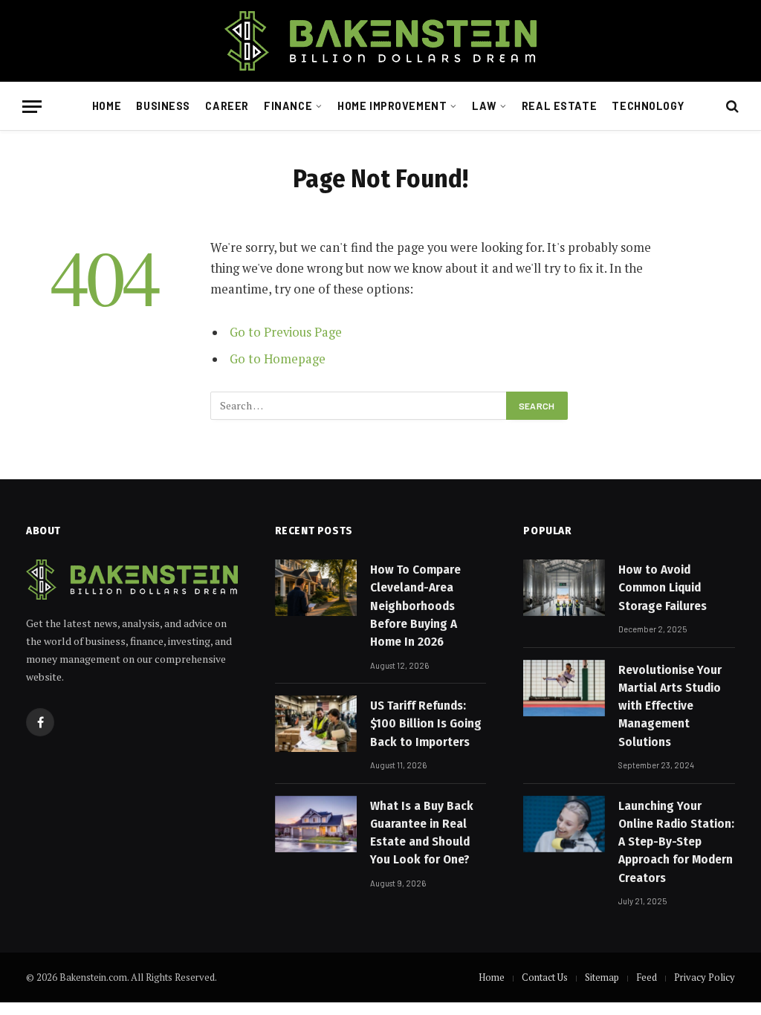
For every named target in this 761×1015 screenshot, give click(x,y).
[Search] (731, 106)
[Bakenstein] (380, 41)
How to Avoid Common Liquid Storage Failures (662, 588)
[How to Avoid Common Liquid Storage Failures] (564, 588)
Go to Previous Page (286, 332)
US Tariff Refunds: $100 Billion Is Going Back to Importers (426, 724)
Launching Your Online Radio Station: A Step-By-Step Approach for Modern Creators (676, 842)
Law (484, 106)
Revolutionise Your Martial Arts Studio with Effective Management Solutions (670, 706)
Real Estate (559, 106)
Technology (648, 106)
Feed (646, 977)
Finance (288, 106)
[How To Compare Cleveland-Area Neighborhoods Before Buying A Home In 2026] (316, 588)
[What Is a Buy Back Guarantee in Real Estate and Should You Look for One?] (316, 824)
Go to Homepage (278, 359)
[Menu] (32, 106)
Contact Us (545, 977)
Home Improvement (392, 106)
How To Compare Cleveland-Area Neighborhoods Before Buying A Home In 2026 (415, 605)
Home (106, 106)
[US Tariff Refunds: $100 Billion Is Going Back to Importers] (316, 723)
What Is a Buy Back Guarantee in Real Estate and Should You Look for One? (421, 833)
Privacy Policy (704, 977)
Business (163, 106)
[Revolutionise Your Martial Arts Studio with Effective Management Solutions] (564, 688)
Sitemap (602, 977)
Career (226, 106)
